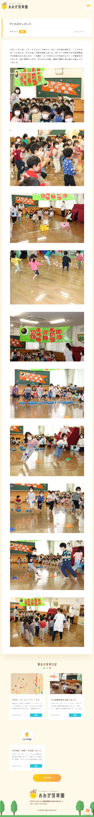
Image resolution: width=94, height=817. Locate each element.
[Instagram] (87, 810)
